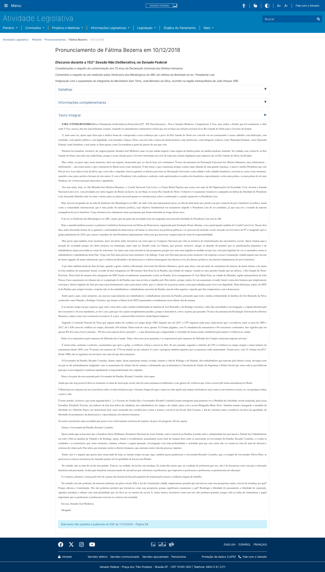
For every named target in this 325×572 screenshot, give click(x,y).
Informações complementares (82, 102)
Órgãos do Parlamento (180, 28)
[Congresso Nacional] (162, 544)
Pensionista (178, 556)
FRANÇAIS (260, 544)
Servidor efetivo (98, 556)
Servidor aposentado (155, 556)
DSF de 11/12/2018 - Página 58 (129, 524)
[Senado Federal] (161, 6)
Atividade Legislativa (38, 18)
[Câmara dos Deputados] (154, 544)
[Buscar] (318, 19)
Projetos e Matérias (66, 28)
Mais (207, 28)
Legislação (145, 28)
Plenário (9, 28)
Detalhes (65, 89)
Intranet (66, 556)
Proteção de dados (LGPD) (219, 556)
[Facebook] (62, 545)
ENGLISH (230, 544)
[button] (244, 6)
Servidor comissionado (124, 556)
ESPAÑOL (244, 544)
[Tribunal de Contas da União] (170, 544)
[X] (71, 545)
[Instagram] (82, 545)
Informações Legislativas (109, 28)
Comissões (33, 28)
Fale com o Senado (307, 5)
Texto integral (69, 115)
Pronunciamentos (55, 39)
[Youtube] (91, 545)
